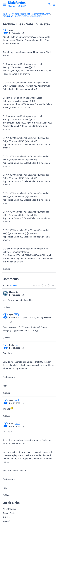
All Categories (9, 509)
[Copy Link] (23, 32)
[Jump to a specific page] (53, 285)
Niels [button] (11, 345)
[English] (17, 4)
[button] (5, 31)
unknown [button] (47, 317)
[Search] (49, 4)
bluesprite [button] (13, 292)
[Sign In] (54, 4)
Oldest (13, 285)
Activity (6, 517)
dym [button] (11, 30)
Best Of (6, 521)
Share (6, 269)
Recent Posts (9, 513)
